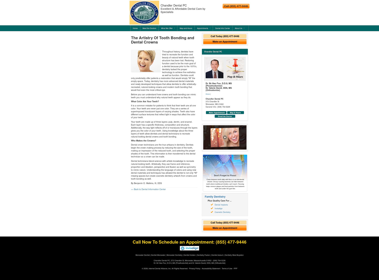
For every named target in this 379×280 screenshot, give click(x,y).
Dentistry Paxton (203, 255)
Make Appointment (217, 112)
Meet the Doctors (149, 28)
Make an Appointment (225, 41)
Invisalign (219, 208)
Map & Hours (235, 112)
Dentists (184, 75)
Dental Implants (221, 204)
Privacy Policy (194, 268)
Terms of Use (227, 268)
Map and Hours (186, 28)
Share (208, 94)
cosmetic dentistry (164, 175)
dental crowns (152, 136)
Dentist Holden (190, 255)
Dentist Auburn (217, 255)
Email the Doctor (225, 116)
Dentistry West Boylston (234, 255)
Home (135, 28)
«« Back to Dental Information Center (148, 189)
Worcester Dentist (142, 255)
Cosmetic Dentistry (222, 212)
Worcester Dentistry (174, 255)
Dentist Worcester (158, 255)
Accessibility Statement (211, 268)
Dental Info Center (222, 28)
